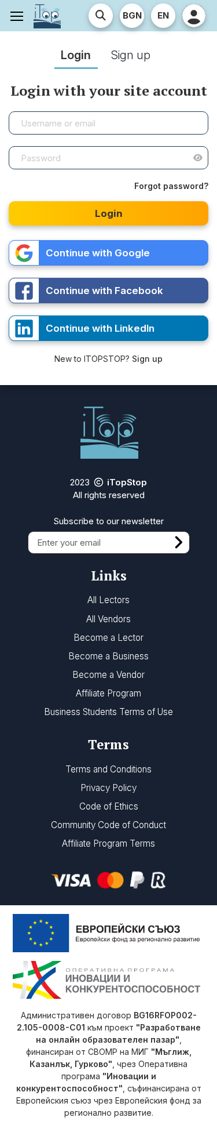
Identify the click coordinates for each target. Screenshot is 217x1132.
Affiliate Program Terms (108, 843)
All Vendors (108, 619)
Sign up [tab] (130, 55)
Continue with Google (98, 253)
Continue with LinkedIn (100, 328)
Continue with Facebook (104, 290)
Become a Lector (108, 637)
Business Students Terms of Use (108, 711)
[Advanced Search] (101, 15)
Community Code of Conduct (108, 824)
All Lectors (108, 599)
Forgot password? (171, 186)
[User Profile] (193, 15)
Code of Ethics (108, 806)
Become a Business (108, 656)
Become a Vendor (108, 674)
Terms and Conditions (108, 769)
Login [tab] (76, 55)
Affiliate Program (108, 693)
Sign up (147, 359)
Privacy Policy (108, 787)
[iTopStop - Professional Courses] (47, 15)
